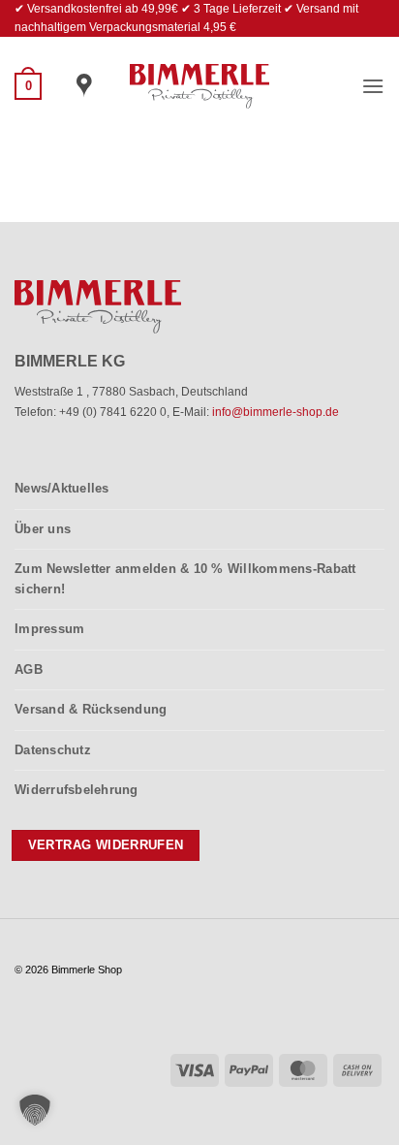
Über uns (43, 529)
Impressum (49, 628)
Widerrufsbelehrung (76, 789)
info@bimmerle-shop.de (275, 412)
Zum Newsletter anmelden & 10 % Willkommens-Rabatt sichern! (185, 578)
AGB (29, 669)
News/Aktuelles (62, 488)
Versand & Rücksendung (91, 709)
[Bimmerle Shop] (200, 86)
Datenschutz (53, 750)
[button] (28, 86)
